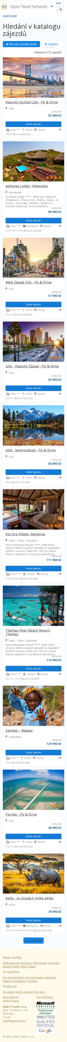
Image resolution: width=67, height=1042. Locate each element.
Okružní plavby (11, 966)
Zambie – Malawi (19, 730)
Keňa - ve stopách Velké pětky (29, 898)
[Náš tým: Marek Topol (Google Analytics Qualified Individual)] (45, 1024)
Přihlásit (56, 3)
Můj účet (39, 992)
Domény (32, 981)
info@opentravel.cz (14, 1021)
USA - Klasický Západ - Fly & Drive (32, 366)
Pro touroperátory (14, 977)
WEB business (11, 963)
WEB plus (26, 963)
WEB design (40, 963)
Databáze (50, 977)
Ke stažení (9, 992)
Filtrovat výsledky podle (23, 44)
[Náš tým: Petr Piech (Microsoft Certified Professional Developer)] (45, 1008)
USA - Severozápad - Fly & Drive (31, 450)
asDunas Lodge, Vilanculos (27, 186)
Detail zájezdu (33, 124)
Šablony (7, 981)
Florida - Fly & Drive (21, 814)
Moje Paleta (28, 966)
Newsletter (19, 981)
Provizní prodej (34, 977)
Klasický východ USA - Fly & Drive (32, 102)
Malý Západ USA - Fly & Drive (29, 282)
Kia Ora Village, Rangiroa (25, 534)
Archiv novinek (24, 992)
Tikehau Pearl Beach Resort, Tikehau (28, 632)
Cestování (54, 963)
